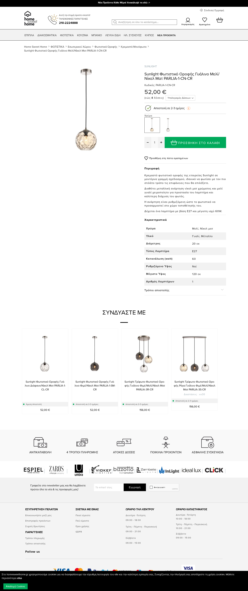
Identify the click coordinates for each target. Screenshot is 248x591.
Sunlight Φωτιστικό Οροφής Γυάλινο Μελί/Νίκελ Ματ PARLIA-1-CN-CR (65, 50)
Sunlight (150, 66)
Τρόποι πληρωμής (35, 538)
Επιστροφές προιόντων (37, 520)
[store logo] (30, 16)
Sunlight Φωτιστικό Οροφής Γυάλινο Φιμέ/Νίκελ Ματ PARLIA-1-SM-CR (95, 385)
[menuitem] (29, 35)
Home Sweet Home (35, 47)
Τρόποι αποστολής (35, 543)
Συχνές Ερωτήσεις (35, 526)
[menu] (124, 35)
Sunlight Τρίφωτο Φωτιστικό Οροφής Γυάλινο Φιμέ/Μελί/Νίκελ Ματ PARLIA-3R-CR (145, 385)
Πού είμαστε (82, 520)
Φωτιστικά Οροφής (105, 47)
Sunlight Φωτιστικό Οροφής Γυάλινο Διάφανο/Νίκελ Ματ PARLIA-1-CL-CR (45, 385)
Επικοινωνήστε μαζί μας (38, 515)
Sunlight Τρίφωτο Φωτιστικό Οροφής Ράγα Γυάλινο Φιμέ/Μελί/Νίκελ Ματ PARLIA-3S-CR (194, 385)
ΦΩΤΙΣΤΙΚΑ (57, 47)
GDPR (79, 531)
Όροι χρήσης (82, 526)
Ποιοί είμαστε (83, 515)
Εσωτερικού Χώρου (79, 47)
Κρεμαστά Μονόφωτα (133, 47)
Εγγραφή (135, 487)
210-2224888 (68, 23)
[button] (115, 22)
